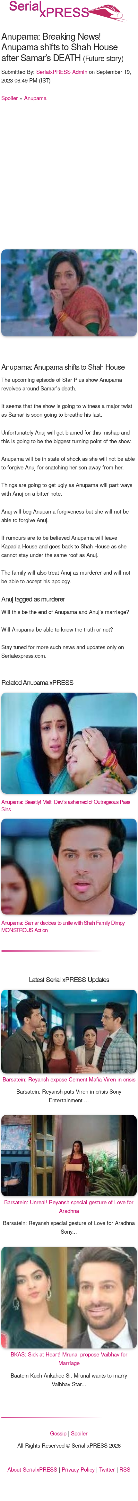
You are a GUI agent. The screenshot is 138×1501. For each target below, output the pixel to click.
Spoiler (9, 98)
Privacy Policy (78, 1469)
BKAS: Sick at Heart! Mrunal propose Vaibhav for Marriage (69, 1358)
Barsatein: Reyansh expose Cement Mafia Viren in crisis (69, 1079)
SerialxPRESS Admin (61, 71)
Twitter (107, 1469)
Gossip (58, 1433)
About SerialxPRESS (32, 1469)
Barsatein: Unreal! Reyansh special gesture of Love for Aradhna (69, 1206)
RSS (124, 1469)
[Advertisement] (69, 174)
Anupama (35, 98)
